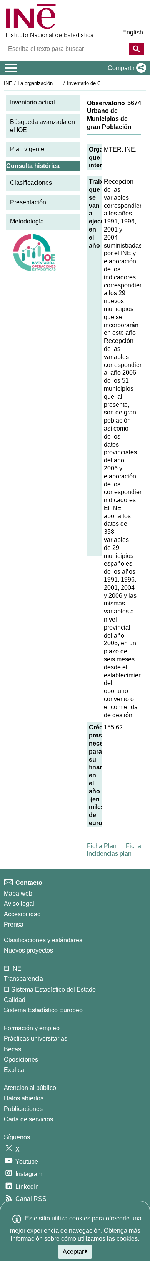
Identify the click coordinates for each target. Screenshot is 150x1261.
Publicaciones (23, 1109)
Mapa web (18, 893)
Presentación (28, 202)
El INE (13, 968)
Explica (14, 1070)
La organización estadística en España (61, 83)
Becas (12, 1049)
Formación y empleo (32, 1028)
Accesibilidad (22, 914)
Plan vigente (27, 149)
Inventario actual (32, 102)
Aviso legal (19, 903)
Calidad (14, 1000)
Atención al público (30, 1088)
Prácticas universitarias (35, 1038)
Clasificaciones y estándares (43, 940)
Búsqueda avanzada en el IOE (42, 126)
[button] (125, 68)
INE (8, 83)
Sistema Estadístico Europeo (43, 1010)
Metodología (27, 221)
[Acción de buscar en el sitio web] (136, 49)
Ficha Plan (102, 846)
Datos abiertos (23, 1098)
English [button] (132, 32)
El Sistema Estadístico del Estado (50, 989)
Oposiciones (21, 1059)
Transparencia (23, 979)
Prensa (13, 924)
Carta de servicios (28, 1119)
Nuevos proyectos (28, 950)
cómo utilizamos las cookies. (100, 1238)
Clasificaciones (31, 182)
